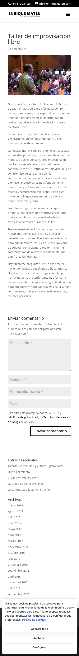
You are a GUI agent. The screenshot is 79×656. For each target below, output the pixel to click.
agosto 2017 (15, 511)
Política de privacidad (24, 417)
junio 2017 (14, 523)
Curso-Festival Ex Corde (23, 478)
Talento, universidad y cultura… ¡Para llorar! (36, 466)
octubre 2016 (16, 552)
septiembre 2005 (19, 594)
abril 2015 (14, 576)
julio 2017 (14, 517)
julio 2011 (14, 588)
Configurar (39, 647)
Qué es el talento (19, 472)
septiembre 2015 (19, 570)
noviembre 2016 (18, 547)
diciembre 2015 (18, 564)
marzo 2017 (15, 541)
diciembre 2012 (18, 582)
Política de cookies (34, 619)
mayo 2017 (15, 529)
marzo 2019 (15, 505)
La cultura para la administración (29, 489)
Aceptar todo (39, 628)
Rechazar (39, 638)
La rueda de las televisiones (26, 483)
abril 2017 (14, 535)
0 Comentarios (17, 49)
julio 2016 (14, 558)
